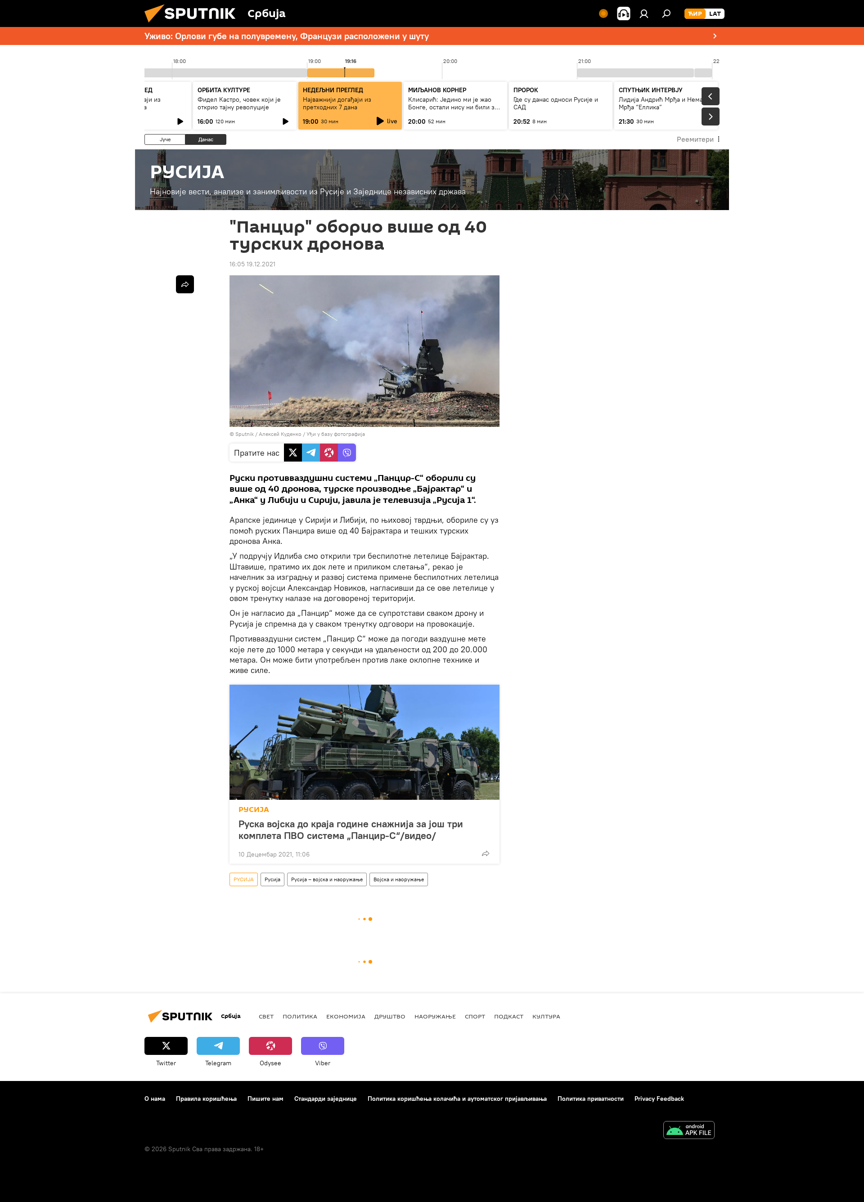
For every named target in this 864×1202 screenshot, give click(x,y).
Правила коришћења (206, 1098)
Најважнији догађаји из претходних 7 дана (337, 103)
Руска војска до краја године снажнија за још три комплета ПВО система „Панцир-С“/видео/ (350, 829)
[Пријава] (644, 13)
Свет (266, 1016)
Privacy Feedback (659, 1098)
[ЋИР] (695, 14)
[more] (486, 853)
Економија (345, 1016)
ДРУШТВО (389, 1016)
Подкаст (508, 1016)
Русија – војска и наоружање (327, 879)
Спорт (475, 1016)
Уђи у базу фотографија (335, 434)
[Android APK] (689, 1131)
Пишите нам (266, 1098)
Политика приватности (591, 1098)
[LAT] (715, 14)
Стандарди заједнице (325, 1098)
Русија (272, 879)
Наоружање (435, 1016)
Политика (300, 1016)
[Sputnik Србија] (194, 25)
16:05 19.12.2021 (252, 264)
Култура (546, 1016)
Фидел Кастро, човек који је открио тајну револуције (239, 103)
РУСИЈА (253, 809)
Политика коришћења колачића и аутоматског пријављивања (457, 1098)
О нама (154, 1098)
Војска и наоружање (399, 879)
